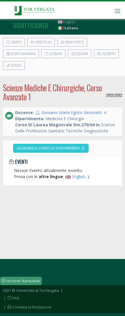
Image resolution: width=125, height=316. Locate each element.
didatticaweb (30, 25)
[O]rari (55, 53)
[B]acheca (74, 42)
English (69, 21)
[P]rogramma (23, 53)
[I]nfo (16, 42)
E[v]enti (108, 53)
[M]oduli (43, 42)
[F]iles (16, 65)
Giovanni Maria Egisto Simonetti (72, 112)
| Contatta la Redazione (27, 307)
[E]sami (81, 53)
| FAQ (11, 298)
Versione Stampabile (22, 280)
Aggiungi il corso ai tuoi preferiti (49, 148)
